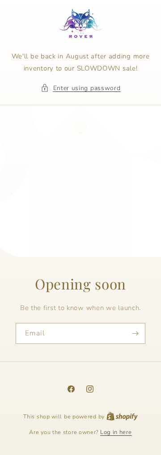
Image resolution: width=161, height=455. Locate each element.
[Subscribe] (135, 333)
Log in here (116, 432)
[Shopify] (122, 417)
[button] (81, 88)
